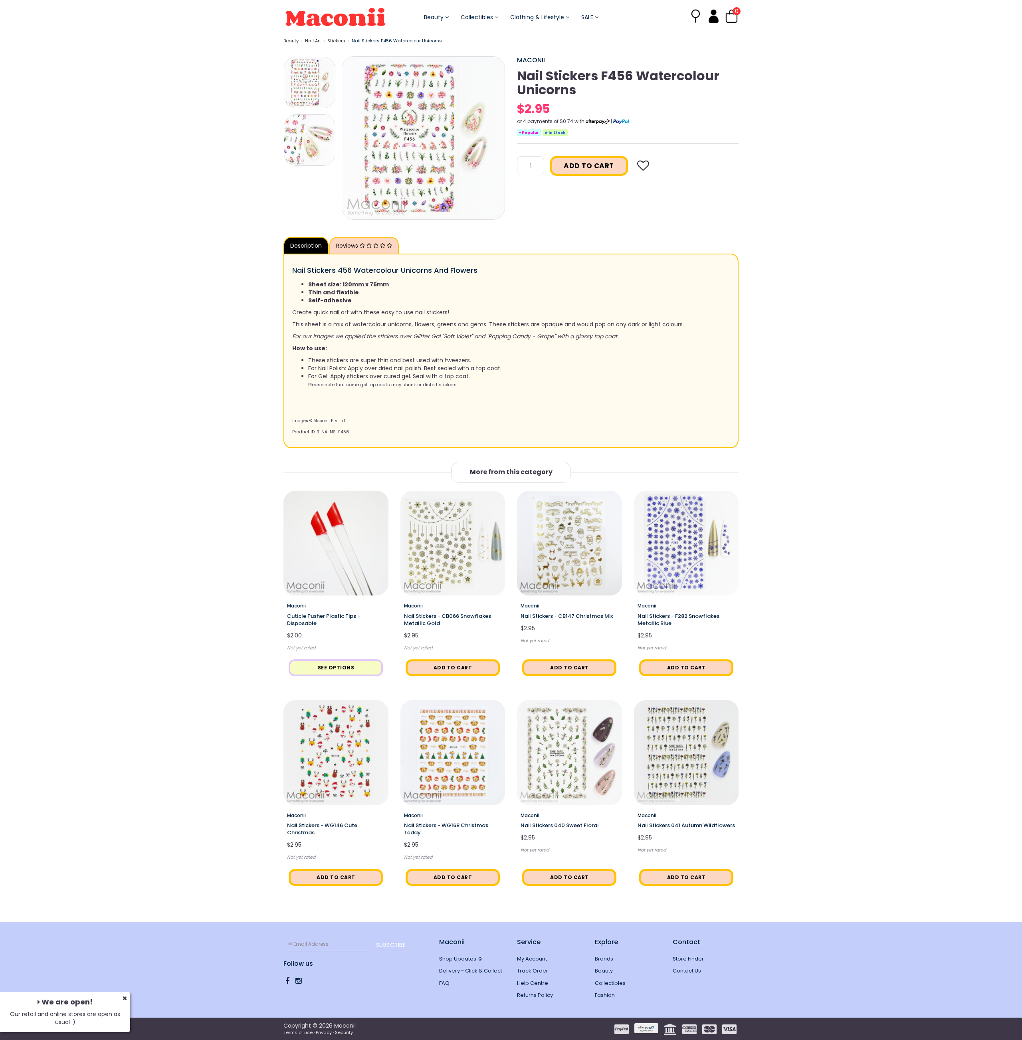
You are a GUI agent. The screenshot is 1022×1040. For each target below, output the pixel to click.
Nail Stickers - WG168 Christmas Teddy (446, 829)
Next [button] (495, 138)
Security (344, 1032)
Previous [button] (352, 138)
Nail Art (313, 41)
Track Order (532, 971)
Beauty (434, 17)
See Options (336, 667)
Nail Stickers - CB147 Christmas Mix (567, 616)
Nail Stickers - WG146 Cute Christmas (322, 829)
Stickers (336, 41)
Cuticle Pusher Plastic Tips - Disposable (323, 619)
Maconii (531, 60)
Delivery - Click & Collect (470, 971)
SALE (588, 17)
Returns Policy (535, 995)
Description (306, 246)
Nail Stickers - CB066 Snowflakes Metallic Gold (447, 619)
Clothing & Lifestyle (538, 17)
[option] (423, 138)
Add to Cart (589, 166)
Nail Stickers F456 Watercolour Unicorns (397, 41)
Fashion (605, 995)
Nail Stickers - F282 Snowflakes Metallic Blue (678, 619)
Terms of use (298, 1032)
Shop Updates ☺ (461, 959)
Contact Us (687, 971)
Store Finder (688, 959)
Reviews (348, 246)
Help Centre (532, 983)
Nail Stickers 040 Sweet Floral (560, 825)
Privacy (324, 1032)
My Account (532, 959)
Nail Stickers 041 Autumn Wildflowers (686, 825)
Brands (604, 959)
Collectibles (478, 17)
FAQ (444, 983)
